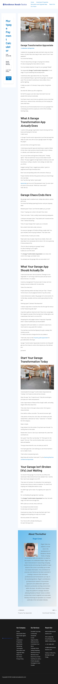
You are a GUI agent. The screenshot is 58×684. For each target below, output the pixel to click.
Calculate (9, 78)
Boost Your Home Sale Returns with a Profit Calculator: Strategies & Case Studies (36, 661)
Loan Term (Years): (8, 70)
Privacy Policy (20, 659)
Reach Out (19, 654)
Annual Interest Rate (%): (8, 63)
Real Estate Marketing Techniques (19, 646)
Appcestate (24, 183)
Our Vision (19, 657)
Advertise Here (35, 642)
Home (18, 631)
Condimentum (24, 48)
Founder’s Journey (35, 631)
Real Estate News (21, 633)
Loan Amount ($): (8, 55)
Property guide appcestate (41, 337)
